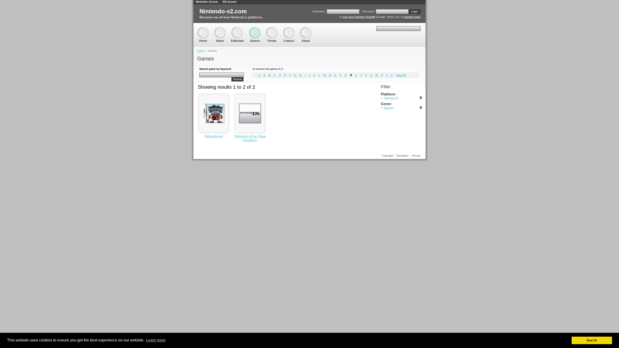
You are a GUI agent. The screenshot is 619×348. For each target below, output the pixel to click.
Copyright (387, 155)
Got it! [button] (592, 340)
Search (237, 79)
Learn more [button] (156, 340)
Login (414, 11)
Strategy (389, 107)
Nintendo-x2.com (207, 1)
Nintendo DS (391, 97)
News (220, 29)
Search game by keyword (215, 68)
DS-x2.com (229, 1)
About (305, 29)
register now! (412, 16)
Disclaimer (402, 155)
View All (401, 75)
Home (203, 29)
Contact (288, 29)
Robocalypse (214, 136)
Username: (318, 11)
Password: (368, 11)
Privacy (416, 155)
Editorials (237, 29)
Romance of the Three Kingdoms (250, 138)
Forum (271, 29)
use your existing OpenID (359, 16)
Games (254, 29)
